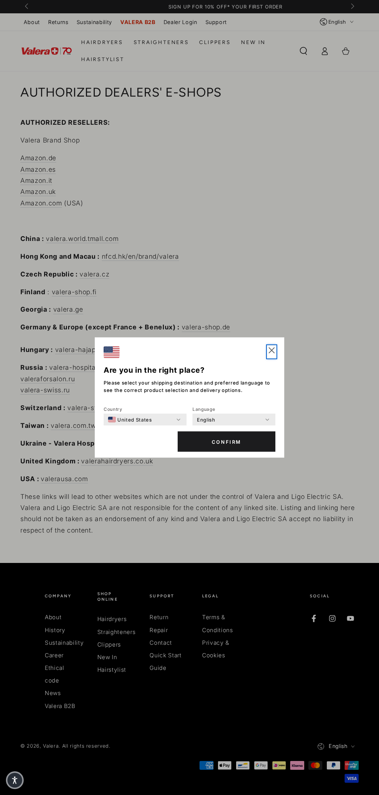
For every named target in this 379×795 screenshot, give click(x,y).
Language (203, 409)
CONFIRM (226, 442)
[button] (271, 352)
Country (113, 409)
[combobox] (130, 419)
